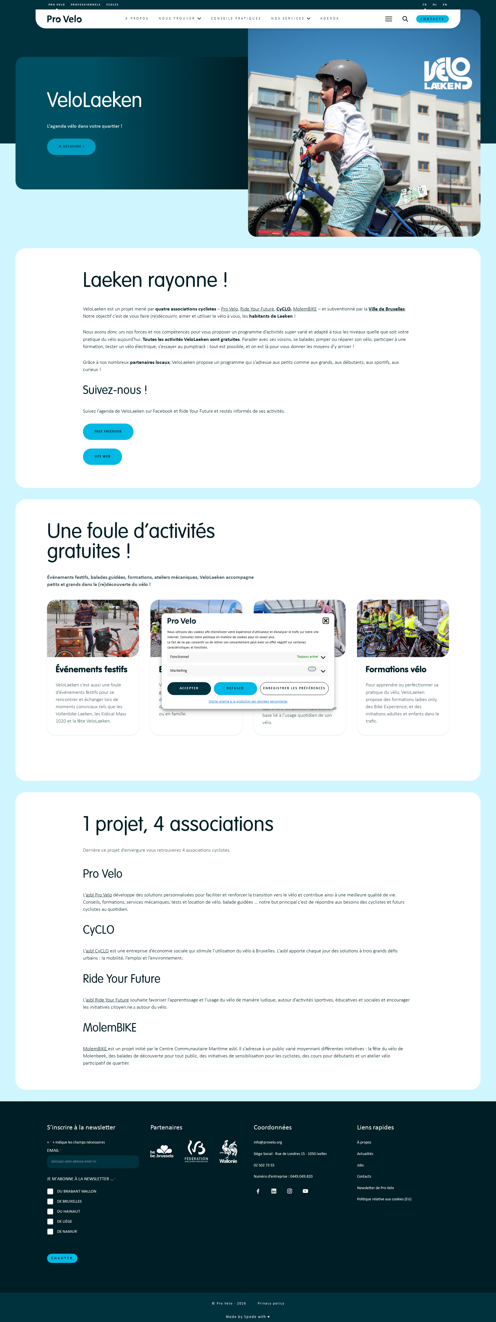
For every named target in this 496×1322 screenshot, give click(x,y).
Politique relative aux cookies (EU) (384, 1199)
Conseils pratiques (236, 18)
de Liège (64, 1222)
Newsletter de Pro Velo (375, 1188)
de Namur (67, 1232)
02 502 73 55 (264, 1165)
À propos (364, 1142)
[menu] (388, 19)
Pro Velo (57, 4)
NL (435, 4)
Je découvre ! (71, 146)
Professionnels (86, 4)
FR (425, 4)
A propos (137, 18)
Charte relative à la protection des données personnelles (248, 701)
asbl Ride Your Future (107, 1000)
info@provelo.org (268, 1142)
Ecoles (112, 4)
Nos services (288, 18)
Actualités (365, 1154)
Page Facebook (108, 431)
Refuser (235, 688)
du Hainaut (68, 1212)
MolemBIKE (305, 309)
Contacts (433, 19)
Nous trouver (177, 18)
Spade (250, 1317)
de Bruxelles (69, 1201)
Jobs (360, 1165)
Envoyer (62, 1258)
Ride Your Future (257, 309)
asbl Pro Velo (99, 895)
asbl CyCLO (97, 951)
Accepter (189, 688)
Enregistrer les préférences (294, 688)
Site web (102, 456)
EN (445, 4)
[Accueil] (64, 19)
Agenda (330, 18)
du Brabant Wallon (76, 1191)
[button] (326, 621)
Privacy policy (271, 1303)
